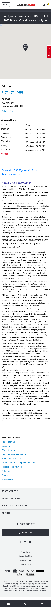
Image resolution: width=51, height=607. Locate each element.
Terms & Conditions (25, 556)
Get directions (8, 111)
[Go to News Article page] (44, 4)
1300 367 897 (27, 524)
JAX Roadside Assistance (14, 454)
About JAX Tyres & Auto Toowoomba (20, 172)
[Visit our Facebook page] (20, 541)
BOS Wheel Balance (11, 458)
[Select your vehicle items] (8, 604)
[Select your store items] (25, 604)
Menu (5, 4)
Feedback (49, 52)
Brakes (5, 475)
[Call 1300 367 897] (40, 4)
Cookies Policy (25, 560)
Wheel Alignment (10, 450)
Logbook (6, 445)
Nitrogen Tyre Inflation (12, 466)
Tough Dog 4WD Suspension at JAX (18, 462)
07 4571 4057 (14, 92)
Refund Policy (26, 564)
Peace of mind (8, 441)
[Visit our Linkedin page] (30, 541)
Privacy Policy (25, 552)
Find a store (27, 532)
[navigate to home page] (28, 5)
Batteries (6, 470)
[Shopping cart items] (42, 604)
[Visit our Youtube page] (25, 541)
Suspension (7, 479)
